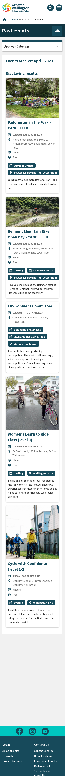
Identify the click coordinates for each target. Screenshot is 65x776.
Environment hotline (46, 761)
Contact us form (43, 750)
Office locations (43, 756)
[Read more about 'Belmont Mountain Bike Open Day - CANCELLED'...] (32, 212)
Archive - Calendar (16, 46)
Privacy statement (13, 761)
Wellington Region (25, 344)
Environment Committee (30, 306)
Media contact (42, 766)
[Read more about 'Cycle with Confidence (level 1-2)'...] (32, 532)
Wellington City (43, 473)
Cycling (18, 270)
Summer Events (24, 165)
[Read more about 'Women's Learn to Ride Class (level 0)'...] (32, 403)
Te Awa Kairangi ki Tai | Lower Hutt (35, 172)
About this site (10, 750)
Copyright (8, 756)
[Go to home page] (16, 7)
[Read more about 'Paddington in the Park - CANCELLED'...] (32, 98)
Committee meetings (27, 329)
